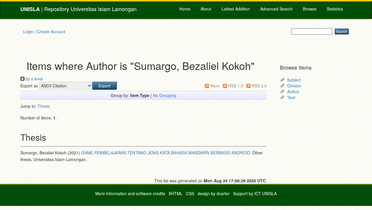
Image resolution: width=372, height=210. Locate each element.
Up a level (33, 79)
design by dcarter (214, 193)
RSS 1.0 (235, 86)
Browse (309, 9)
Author (293, 91)
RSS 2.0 (259, 86)
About (206, 9)
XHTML (176, 193)
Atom (215, 86)
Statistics (335, 9)
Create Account (51, 31)
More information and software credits (130, 193)
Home (184, 9)
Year (291, 97)
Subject (294, 80)
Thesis (43, 106)
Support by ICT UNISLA (255, 193)
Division (294, 86)
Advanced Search (276, 9)
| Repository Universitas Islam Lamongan (78, 9)
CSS (190, 193)
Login (28, 31)
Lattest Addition (235, 9)
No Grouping (164, 95)
